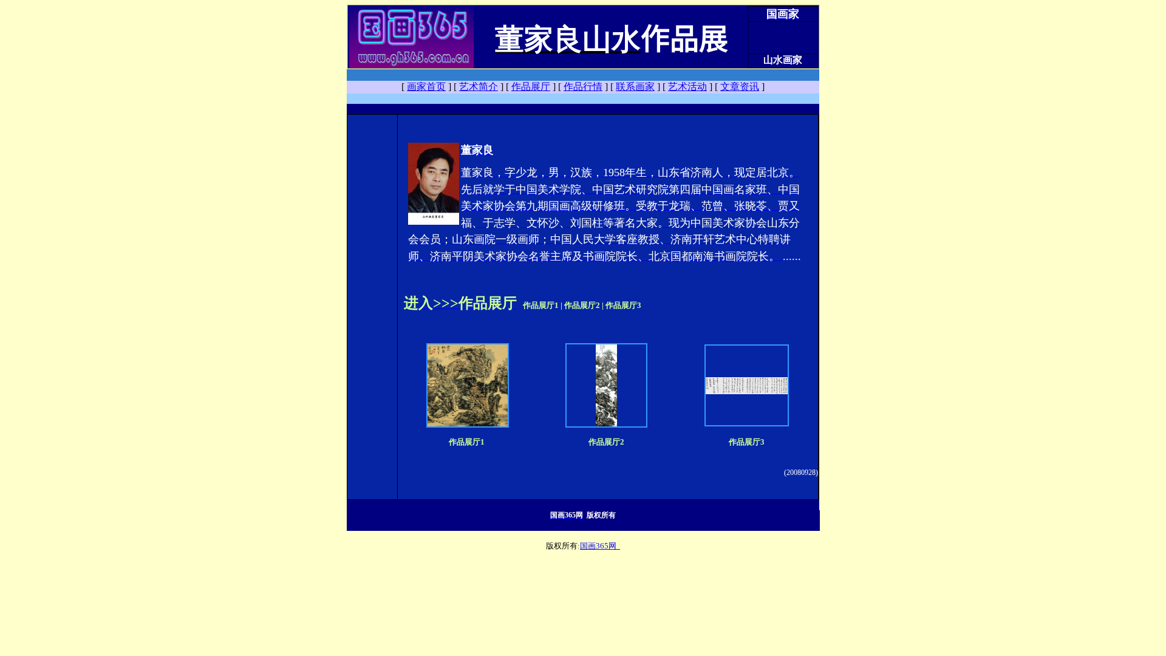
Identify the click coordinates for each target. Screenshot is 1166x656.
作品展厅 (530, 86)
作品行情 (583, 86)
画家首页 (426, 86)
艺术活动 (687, 86)
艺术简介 (478, 86)
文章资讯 (739, 86)
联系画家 (635, 86)
